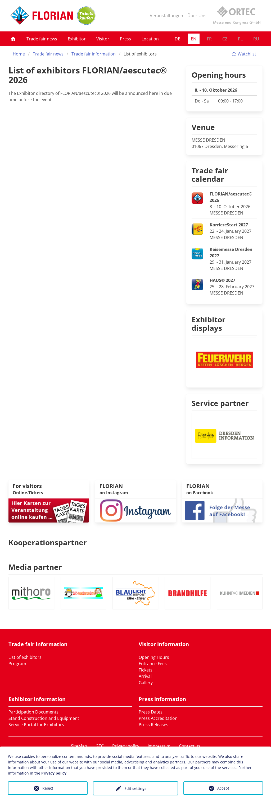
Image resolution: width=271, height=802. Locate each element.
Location (150, 39)
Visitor (102, 39)
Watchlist (246, 54)
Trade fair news (41, 39)
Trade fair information (93, 54)
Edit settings (135, 788)
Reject (47, 788)
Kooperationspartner (47, 542)
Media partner (35, 567)
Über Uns (196, 15)
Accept (223, 788)
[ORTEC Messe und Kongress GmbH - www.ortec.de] (237, 15)
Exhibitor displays (208, 323)
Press (125, 39)
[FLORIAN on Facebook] (222, 510)
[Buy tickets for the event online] (48, 510)
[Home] (13, 38)
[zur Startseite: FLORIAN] (41, 15)
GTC (100, 746)
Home (19, 54)
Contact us (189, 746)
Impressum (159, 746)
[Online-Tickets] (86, 15)
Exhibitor (77, 39)
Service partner (220, 403)
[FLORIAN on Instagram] (135, 510)
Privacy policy (125, 746)
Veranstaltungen (166, 15)
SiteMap (79, 746)
